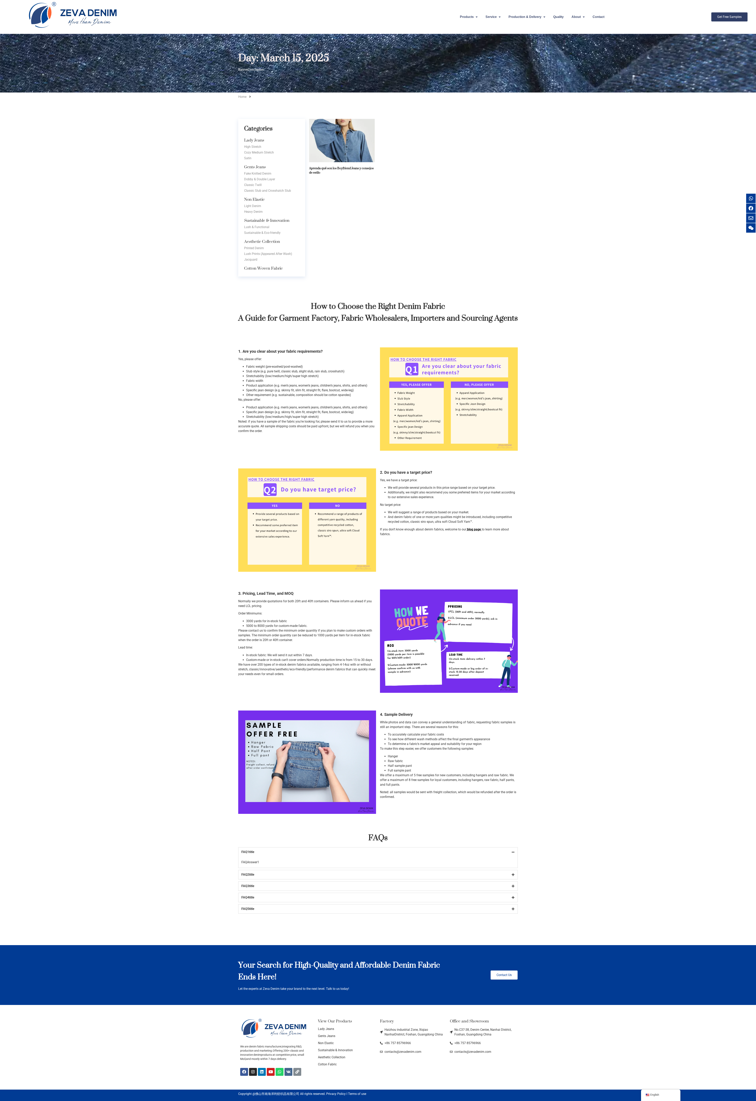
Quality (558, 17)
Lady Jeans (254, 140)
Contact (598, 17)
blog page (474, 529)
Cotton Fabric (327, 1064)
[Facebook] (244, 1072)
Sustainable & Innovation (266, 220)
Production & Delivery (525, 17)
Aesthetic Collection (262, 241)
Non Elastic (254, 199)
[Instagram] (253, 1072)
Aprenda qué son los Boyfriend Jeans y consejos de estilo (341, 170)
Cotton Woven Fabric (263, 268)
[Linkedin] (262, 1072)
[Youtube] (271, 1072)
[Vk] (288, 1072)
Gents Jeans (255, 167)
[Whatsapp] (280, 1072)
